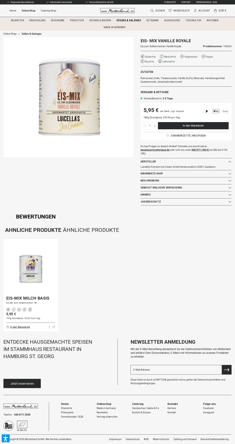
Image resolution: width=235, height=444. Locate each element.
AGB (146, 439)
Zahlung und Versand (184, 439)
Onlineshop (104, 404)
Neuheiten (102, 412)
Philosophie (67, 412)
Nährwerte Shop (152, 173)
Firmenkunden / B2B (206, 2)
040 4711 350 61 (200, 150)
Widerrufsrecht (161, 439)
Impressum (115, 439)
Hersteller (148, 161)
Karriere (172, 408)
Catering (137, 404)
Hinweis (146, 194)
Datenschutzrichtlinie (209, 379)
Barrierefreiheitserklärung (215, 439)
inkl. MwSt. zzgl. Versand (172, 111)
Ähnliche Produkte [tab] (91, 230)
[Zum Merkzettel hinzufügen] (53, 327)
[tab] (36, 217)
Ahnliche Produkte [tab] (33, 230)
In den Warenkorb (193, 125)
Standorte (170, 2)
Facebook (208, 408)
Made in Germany (106, 408)
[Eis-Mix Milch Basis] (30, 268)
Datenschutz (133, 439)
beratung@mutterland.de (155, 150)
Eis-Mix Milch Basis (28, 298)
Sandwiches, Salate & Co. (145, 408)
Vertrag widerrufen (107, 416)
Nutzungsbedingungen (143, 383)
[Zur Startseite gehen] (117, 11)
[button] (6, 438)
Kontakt (186, 2)
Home (65, 404)
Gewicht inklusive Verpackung (161, 187)
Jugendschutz (151, 201)
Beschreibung (150, 180)
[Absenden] (227, 370)
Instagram (208, 412)
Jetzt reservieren (22, 383)
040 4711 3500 (22, 414)
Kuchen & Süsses (141, 412)
